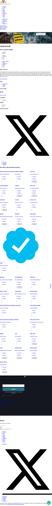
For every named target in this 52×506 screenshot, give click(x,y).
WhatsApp (5, 496)
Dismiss (22, 504)
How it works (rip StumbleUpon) (9, 400)
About (4, 401)
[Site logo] (9, 2)
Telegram (4, 497)
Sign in (1, 26)
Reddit (4, 499)
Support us (5, 23)
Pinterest (4, 498)
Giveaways (5, 21)
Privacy (4, 403)
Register (5, 26)
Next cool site (3, 29)
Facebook (4, 444)
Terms (4, 402)
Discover (4, 20)
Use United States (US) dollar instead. (13, 504)
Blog (4, 22)
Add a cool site (3, 25)
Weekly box (5, 19)
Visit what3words (3, 78)
